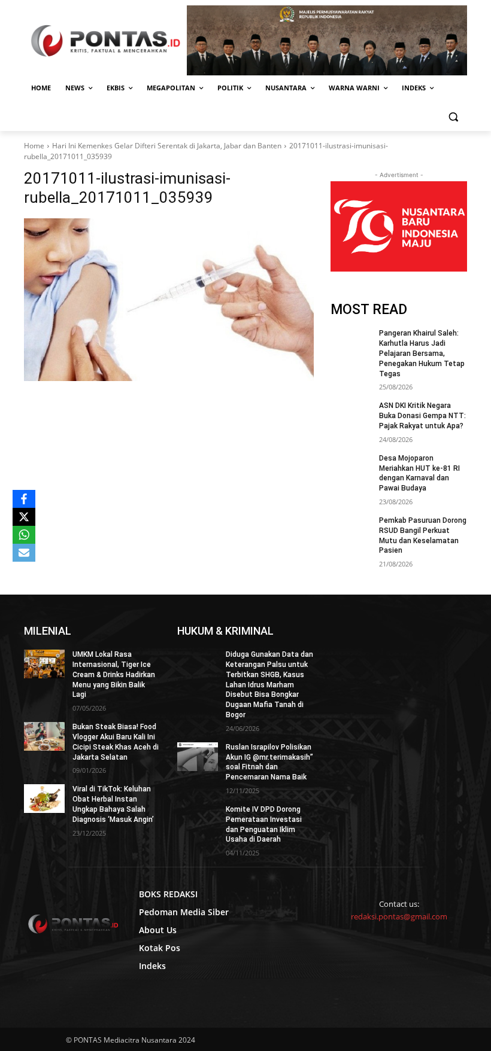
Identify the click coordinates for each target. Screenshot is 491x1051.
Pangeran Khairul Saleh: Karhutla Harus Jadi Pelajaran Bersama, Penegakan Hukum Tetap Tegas (422, 353)
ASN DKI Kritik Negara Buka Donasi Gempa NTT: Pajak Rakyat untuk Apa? (422, 415)
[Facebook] (24, 499)
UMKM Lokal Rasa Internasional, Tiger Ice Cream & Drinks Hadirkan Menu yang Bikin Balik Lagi (113, 674)
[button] (453, 117)
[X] (24, 517)
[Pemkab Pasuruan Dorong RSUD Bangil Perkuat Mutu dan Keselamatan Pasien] (351, 530)
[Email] (24, 553)
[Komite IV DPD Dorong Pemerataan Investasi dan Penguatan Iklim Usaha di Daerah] (197, 819)
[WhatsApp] (24, 535)
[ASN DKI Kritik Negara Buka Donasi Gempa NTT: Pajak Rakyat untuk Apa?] (351, 415)
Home (34, 146)
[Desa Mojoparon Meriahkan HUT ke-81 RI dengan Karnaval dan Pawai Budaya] (351, 467)
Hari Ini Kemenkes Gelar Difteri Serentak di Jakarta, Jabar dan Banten (166, 146)
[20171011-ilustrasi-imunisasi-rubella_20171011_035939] (169, 299)
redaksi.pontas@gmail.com (399, 916)
